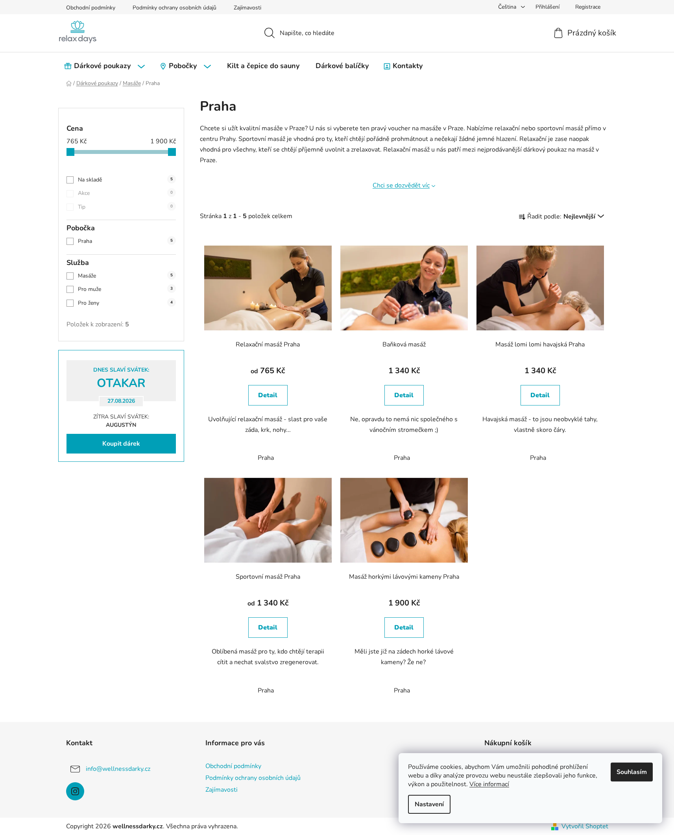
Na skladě (125, 179)
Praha (125, 241)
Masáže (125, 276)
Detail (267, 395)
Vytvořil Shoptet (584, 826)
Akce (125, 193)
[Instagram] (75, 791)
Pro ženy (125, 303)
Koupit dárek (121, 443)
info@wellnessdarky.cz (118, 768)
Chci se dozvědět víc (401, 185)
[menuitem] (105, 65)
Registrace (587, 7)
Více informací (489, 784)
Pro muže (125, 289)
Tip (125, 207)
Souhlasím (632, 772)
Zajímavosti (247, 7)
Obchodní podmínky (90, 7)
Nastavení (429, 804)
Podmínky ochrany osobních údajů (174, 7)
